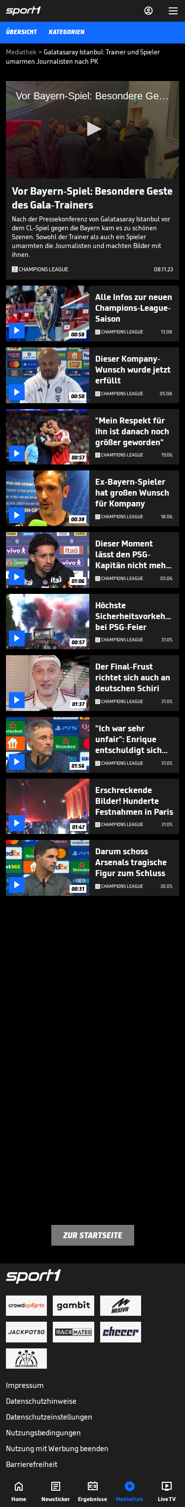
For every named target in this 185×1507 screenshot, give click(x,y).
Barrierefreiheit (31, 1464)
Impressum (25, 1385)
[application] (92, 129)
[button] (93, 129)
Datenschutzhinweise (41, 1401)
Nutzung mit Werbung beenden (57, 1448)
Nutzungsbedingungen (43, 1432)
